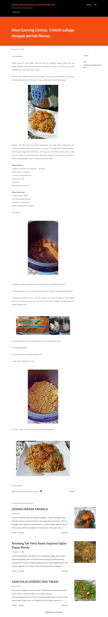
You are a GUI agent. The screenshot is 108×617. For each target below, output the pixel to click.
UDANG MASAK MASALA (30, 509)
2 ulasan (21, 532)
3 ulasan (21, 605)
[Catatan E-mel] (41, 491)
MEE (85, 67)
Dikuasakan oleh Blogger (55, 612)
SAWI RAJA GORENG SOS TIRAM (35, 581)
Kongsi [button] (86, 55)
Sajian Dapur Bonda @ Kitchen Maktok (33, 4)
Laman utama (16, 12)
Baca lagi (65, 532)
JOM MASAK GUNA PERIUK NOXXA (93, 65)
